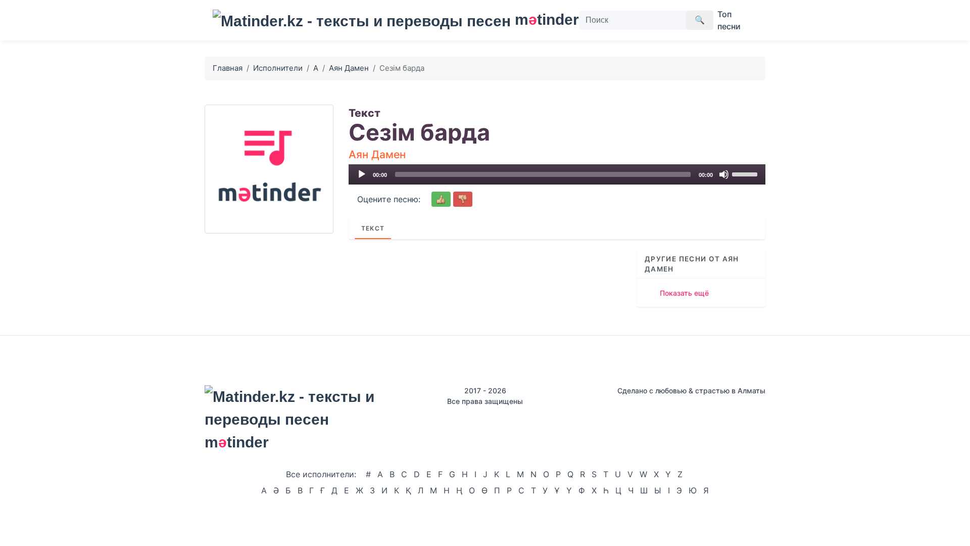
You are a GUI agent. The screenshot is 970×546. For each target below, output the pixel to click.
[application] (557, 174)
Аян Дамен (349, 68)
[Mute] (724, 174)
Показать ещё (684, 293)
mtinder (541, 19)
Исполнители (278, 68)
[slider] (746, 173)
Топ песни (729, 20)
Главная (228, 68)
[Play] (362, 174)
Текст (372, 228)
